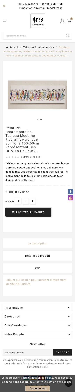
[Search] (67, 36)
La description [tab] (37, 243)
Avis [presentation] (37, 268)
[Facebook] (70, 191)
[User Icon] (62, 21)
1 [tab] (37, 119)
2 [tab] (41, 119)
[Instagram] (70, 197)
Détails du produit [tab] (37, 255)
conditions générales (19, 382)
